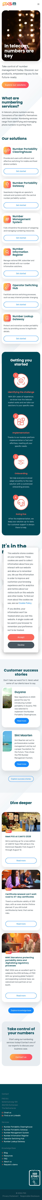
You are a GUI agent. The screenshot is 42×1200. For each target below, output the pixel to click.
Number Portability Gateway (16, 1130)
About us (8, 1162)
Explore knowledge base (21, 1010)
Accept (21, 637)
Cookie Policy (25, 603)
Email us (7, 1113)
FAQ (5, 1159)
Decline (21, 645)
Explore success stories (21, 779)
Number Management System (16, 1133)
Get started (21, 171)
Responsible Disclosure (29, 1196)
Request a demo (11, 1165)
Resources (8, 1156)
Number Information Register (16, 1136)
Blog (6, 1153)
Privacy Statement (10, 1196)
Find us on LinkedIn (12, 1115)
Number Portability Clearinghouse (18, 1127)
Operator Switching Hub (14, 1139)
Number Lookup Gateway (14, 1141)
